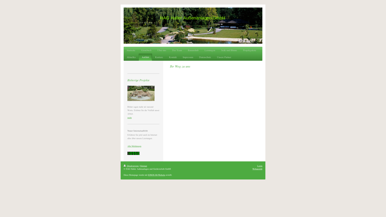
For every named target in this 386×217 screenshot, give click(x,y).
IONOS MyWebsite (156, 174)
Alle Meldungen (134, 146)
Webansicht (257, 168)
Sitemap (143, 165)
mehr (129, 117)
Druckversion (132, 165)
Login (259, 165)
